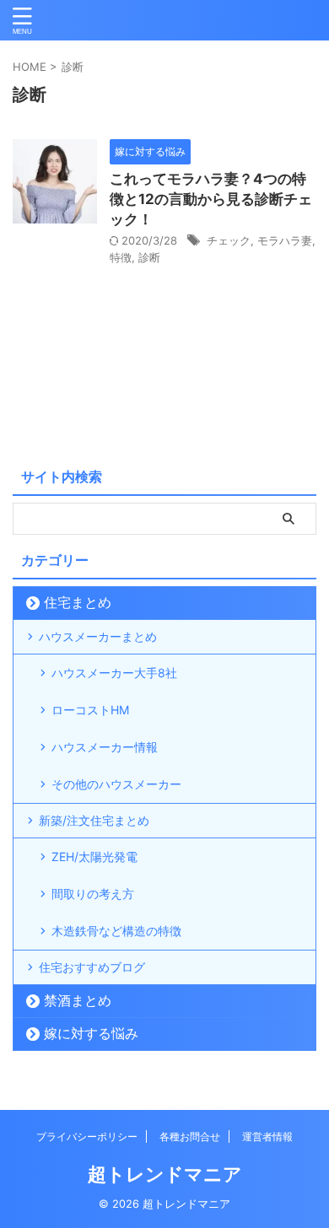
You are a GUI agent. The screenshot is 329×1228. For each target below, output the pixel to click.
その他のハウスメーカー (116, 784)
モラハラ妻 (284, 240)
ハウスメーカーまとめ (98, 636)
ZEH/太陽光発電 (94, 856)
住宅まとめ (77, 602)
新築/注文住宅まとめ (94, 820)
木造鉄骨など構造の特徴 (116, 931)
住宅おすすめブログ (92, 967)
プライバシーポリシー (87, 1136)
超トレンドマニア (165, 1174)
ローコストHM (90, 710)
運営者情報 (267, 1136)
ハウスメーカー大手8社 (114, 672)
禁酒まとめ (77, 1000)
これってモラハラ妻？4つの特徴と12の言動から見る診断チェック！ (211, 199)
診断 (149, 257)
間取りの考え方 (92, 893)
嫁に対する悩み (91, 1033)
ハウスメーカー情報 (104, 747)
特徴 (121, 257)
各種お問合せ (189, 1136)
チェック (229, 240)
